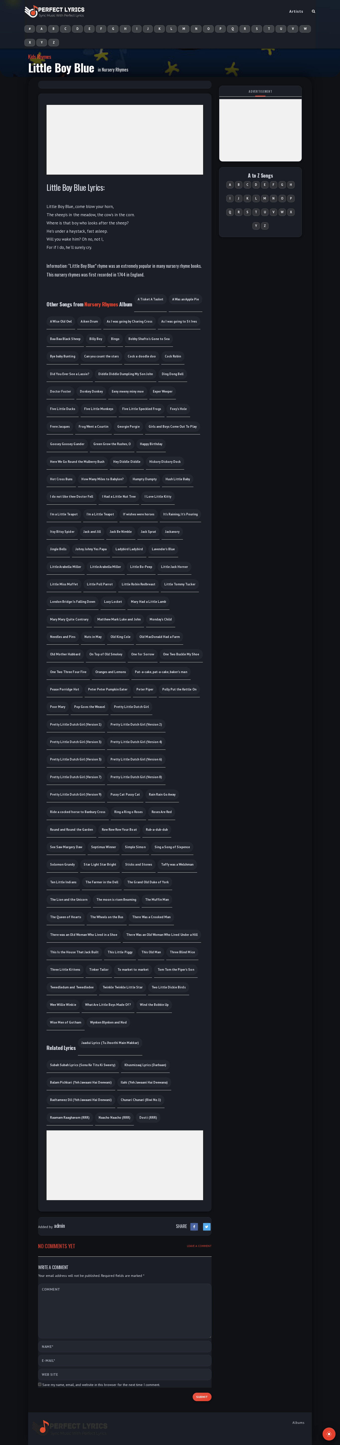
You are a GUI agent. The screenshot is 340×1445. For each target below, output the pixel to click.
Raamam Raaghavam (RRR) (70, 1117)
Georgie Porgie (128, 426)
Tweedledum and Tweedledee (72, 987)
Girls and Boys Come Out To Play (173, 426)
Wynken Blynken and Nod (108, 1022)
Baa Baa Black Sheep (65, 339)
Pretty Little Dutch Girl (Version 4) (136, 742)
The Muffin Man (157, 899)
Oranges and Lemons (110, 672)
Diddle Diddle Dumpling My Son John (125, 374)
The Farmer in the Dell (101, 882)
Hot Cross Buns (61, 479)
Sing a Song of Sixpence (172, 847)
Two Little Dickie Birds (169, 987)
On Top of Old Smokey (105, 654)
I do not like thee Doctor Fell (71, 496)
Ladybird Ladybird (129, 549)
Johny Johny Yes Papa (91, 549)
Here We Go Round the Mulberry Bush (77, 462)
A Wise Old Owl (61, 321)
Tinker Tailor (99, 969)
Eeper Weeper (162, 391)
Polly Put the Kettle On (179, 689)
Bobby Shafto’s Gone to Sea (149, 339)
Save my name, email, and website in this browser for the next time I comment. (101, 1384)
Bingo (115, 339)
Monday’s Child (161, 619)
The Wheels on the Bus (106, 917)
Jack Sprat (148, 532)
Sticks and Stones (138, 864)
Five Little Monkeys (98, 409)
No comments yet (56, 1246)
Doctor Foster (60, 391)
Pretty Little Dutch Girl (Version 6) (136, 759)
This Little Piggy (120, 952)
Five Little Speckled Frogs (141, 409)
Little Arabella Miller (65, 567)
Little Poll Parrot (100, 584)
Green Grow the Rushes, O (112, 444)
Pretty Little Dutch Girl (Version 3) (76, 742)
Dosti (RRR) (148, 1117)
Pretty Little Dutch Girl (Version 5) (76, 759)
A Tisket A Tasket (150, 299)
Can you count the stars (101, 356)
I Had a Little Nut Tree (119, 496)
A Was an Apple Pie (185, 299)
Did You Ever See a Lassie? (69, 374)
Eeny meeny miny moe (128, 391)
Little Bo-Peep (141, 567)
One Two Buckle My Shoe (181, 654)
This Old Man (151, 952)
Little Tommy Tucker (179, 584)
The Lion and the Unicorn (68, 899)
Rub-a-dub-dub (157, 829)
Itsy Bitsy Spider (62, 532)
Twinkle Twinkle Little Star (123, 987)
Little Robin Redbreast (138, 584)
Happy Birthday (151, 444)
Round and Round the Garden (71, 829)
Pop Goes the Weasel (89, 707)
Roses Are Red (162, 812)
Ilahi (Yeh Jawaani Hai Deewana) (144, 1082)
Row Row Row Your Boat (119, 829)
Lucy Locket (113, 602)
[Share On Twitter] (207, 1227)
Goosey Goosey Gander (67, 444)
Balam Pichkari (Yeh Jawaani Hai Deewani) (81, 1082)
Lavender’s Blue (163, 549)
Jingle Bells (58, 549)
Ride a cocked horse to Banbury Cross (77, 812)
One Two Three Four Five (68, 672)
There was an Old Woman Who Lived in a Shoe (83, 935)
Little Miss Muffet (64, 584)
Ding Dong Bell (172, 374)
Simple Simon (135, 847)
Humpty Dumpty (144, 479)
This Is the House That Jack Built (74, 952)
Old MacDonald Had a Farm (159, 637)
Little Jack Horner (174, 567)
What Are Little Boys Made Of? (108, 1005)
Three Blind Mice (182, 952)
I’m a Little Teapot (64, 514)
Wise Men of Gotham (65, 1022)
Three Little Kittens (65, 969)
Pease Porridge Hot (64, 689)
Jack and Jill (92, 532)
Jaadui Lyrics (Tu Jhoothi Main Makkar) (110, 1043)
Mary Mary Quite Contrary (69, 619)
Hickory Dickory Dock (165, 462)
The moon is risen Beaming (116, 899)
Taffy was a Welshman (177, 864)
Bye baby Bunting (62, 356)
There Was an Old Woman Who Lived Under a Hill (162, 935)
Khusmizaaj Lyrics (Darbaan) (145, 1065)
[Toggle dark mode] (329, 1434)
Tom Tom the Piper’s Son (176, 969)
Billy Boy (95, 339)
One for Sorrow (142, 654)
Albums (298, 1423)
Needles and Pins (62, 637)
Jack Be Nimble (121, 532)
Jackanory (172, 532)
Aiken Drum (89, 321)
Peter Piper (144, 689)
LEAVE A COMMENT (199, 1246)
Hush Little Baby (178, 479)
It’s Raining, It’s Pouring (180, 514)
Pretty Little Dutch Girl (131, 707)
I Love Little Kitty (158, 496)
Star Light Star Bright (100, 864)
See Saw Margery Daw (66, 847)
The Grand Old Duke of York (148, 882)
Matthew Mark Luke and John (119, 619)
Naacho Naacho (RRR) (115, 1117)
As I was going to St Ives (179, 321)
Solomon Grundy (62, 864)
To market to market (133, 969)
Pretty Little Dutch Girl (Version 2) (136, 724)
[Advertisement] (125, 140)
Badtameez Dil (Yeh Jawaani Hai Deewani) (81, 1100)
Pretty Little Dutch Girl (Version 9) (76, 794)
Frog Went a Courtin (93, 426)
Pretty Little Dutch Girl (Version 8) (136, 777)
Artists (296, 11)
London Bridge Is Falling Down (72, 602)
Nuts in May (93, 637)
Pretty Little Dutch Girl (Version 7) (76, 777)
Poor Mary (57, 707)
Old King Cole (120, 637)
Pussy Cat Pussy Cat (125, 794)
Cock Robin (173, 356)
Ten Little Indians (63, 882)
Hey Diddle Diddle (126, 462)
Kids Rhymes (39, 56)
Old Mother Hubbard (65, 654)
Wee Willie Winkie (63, 1005)
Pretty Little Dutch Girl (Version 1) (76, 724)
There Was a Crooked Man (151, 917)
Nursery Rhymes (115, 69)
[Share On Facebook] (194, 1227)
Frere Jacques (60, 426)
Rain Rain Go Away (162, 794)
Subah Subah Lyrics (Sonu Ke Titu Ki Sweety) (82, 1065)
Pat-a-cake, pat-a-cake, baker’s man (161, 672)
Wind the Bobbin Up (154, 1005)
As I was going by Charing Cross (129, 321)
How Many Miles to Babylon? (102, 479)
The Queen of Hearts (65, 917)
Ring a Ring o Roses (128, 812)
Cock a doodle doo (142, 356)
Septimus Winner (103, 847)
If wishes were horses (138, 514)
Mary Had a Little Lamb (148, 602)
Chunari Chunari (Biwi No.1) (141, 1100)
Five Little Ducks (62, 409)
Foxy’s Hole (178, 409)
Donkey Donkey (91, 391)
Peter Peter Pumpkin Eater (108, 689)
